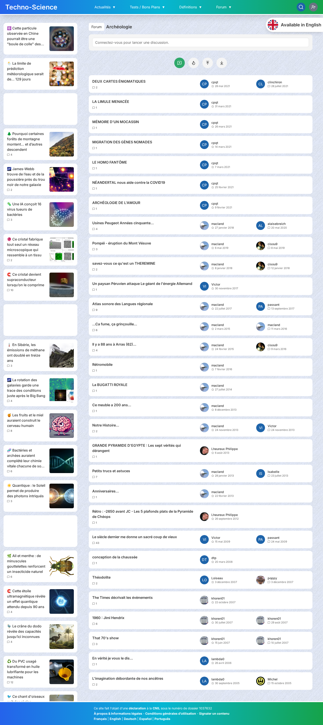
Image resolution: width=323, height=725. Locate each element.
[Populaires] (193, 63)
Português (162, 719)
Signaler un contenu (214, 713)
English (115, 719)
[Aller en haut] (207, 63)
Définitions (190, 7)
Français (100, 719)
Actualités (105, 7)
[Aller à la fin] (221, 63)
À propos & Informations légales (118, 713)
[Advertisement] (40, 109)
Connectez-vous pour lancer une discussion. (132, 42)
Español (145, 719)
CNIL (156, 708)
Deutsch (130, 719)
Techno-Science (31, 7)
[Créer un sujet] (179, 63)
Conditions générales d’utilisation (170, 713)
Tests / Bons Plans (147, 7)
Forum (224, 7)
